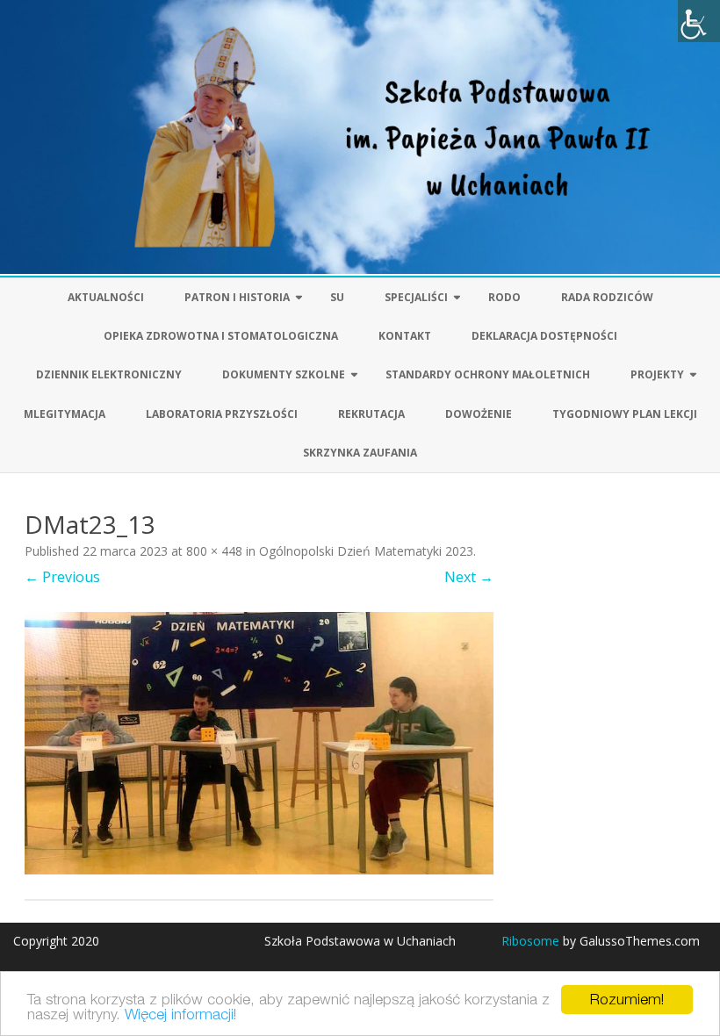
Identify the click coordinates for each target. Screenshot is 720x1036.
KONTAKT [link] (404, 335)
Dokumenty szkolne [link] (283, 374)
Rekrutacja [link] (371, 413)
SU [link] (337, 297)
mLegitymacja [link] (64, 413)
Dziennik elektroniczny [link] (109, 374)
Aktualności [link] (106, 297)
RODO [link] (504, 297)
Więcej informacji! (180, 1014)
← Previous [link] (62, 576)
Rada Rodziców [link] (607, 297)
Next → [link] (468, 576)
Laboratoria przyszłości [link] (222, 413)
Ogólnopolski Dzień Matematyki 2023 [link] (366, 551)
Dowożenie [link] (478, 413)
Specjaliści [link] (416, 297)
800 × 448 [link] (214, 551)
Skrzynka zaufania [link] (360, 452)
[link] (699, 21)
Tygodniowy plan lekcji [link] (624, 413)
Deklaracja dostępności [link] (544, 335)
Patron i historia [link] (237, 297)
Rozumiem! (627, 999)
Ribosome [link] (530, 940)
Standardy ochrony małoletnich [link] (487, 374)
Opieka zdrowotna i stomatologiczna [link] (221, 335)
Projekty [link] (657, 374)
